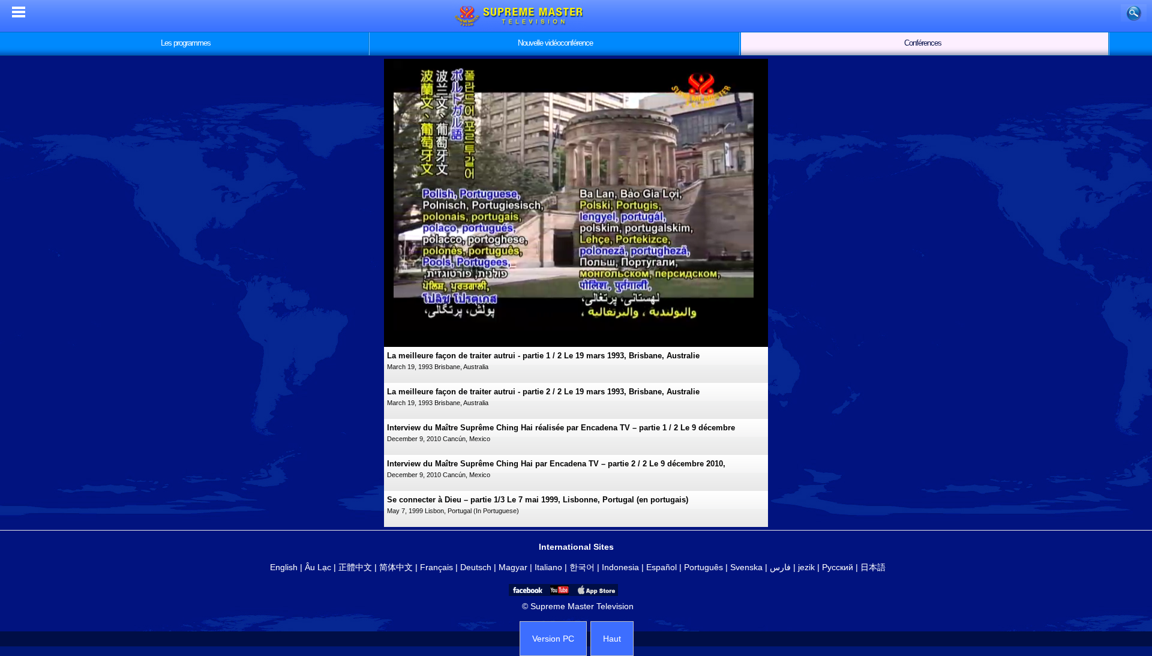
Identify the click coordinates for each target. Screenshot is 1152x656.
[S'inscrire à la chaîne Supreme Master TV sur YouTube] (558, 590)
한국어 (582, 567)
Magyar (513, 567)
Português (703, 567)
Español (661, 567)
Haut (612, 638)
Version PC (553, 638)
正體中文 (355, 567)
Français (436, 567)
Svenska (746, 567)
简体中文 (396, 567)
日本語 (873, 567)
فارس (780, 567)
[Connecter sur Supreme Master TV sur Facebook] (527, 590)
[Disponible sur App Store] (595, 590)
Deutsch (475, 567)
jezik (806, 567)
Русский (837, 567)
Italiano (548, 567)
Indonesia (620, 567)
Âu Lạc (318, 567)
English (284, 567)
